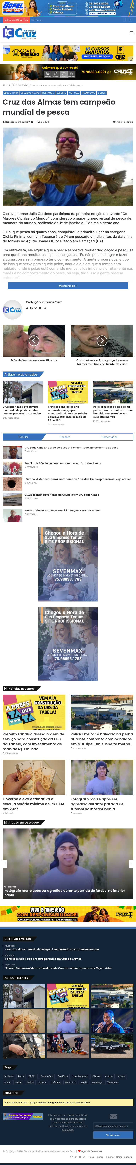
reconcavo (70, 1082)
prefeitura (55, 1082)
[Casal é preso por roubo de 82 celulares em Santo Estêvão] (24, 1046)
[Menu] (131, 34)
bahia (21, 1076)
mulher (18, 1082)
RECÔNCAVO (88, 93)
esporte (109, 1076)
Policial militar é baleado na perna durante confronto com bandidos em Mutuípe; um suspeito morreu (113, 412)
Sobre (100, 1156)
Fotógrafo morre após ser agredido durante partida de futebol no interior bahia (97, 804)
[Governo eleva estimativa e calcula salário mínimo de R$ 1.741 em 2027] (34, 777)
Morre (7, 1082)
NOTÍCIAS (74, 93)
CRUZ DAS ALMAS (30, 93)
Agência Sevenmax (91, 1151)
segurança (97, 1082)
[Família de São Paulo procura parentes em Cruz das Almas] (12, 468)
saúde (84, 1082)
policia (30, 1082)
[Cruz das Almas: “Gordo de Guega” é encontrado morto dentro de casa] (12, 452)
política (42, 1082)
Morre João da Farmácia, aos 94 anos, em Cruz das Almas (62, 510)
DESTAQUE (48, 93)
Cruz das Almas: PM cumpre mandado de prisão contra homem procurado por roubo (22, 410)
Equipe (110, 1156)
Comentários (109, 437)
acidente (9, 1076)
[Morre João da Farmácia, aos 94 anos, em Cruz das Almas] (12, 515)
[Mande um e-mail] (32, 121)
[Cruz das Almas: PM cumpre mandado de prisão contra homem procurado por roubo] (23, 392)
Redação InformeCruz (16, 121)
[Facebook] (32, 308)
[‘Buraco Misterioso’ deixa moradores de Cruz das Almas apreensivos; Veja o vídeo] (12, 484)
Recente (65, 437)
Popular (23, 437)
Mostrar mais (67, 285)
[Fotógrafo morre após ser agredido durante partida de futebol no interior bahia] (102, 777)
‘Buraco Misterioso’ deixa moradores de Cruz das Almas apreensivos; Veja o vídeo (78, 479)
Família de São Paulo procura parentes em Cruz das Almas (63, 463)
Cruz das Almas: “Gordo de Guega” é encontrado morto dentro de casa (71, 447)
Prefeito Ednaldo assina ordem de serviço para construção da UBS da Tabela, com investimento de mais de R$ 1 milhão (67, 413)
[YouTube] (41, 308)
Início (8, 85)
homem (121, 1076)
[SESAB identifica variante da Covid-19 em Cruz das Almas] (12, 499)
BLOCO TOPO (20, 85)
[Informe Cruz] (19, 32)
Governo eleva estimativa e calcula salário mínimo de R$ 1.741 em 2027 (70, 20)
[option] (68, 863)
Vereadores (112, 1082)
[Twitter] (36, 308)
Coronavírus (47, 1076)
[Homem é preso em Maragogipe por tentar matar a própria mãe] (112, 1046)
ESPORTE (61, 93)
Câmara (96, 1076)
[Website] (28, 308)
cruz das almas (80, 1076)
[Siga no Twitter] (29, 121)
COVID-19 (63, 1076)
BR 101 (32, 1076)
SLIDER (102, 93)
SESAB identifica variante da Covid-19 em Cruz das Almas (62, 495)
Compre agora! (124, 1156)
